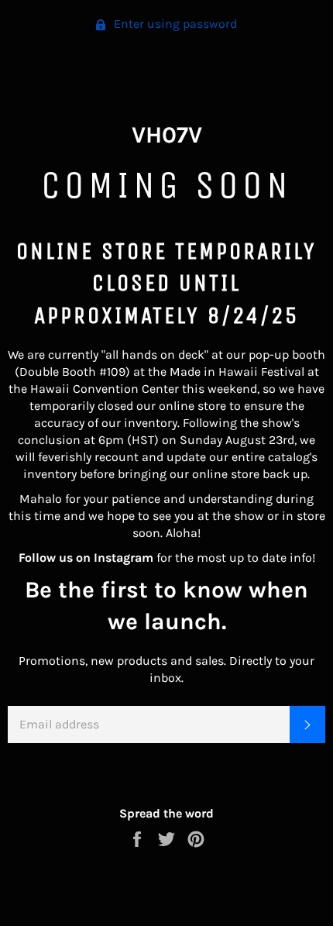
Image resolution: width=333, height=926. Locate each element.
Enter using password (174, 23)
